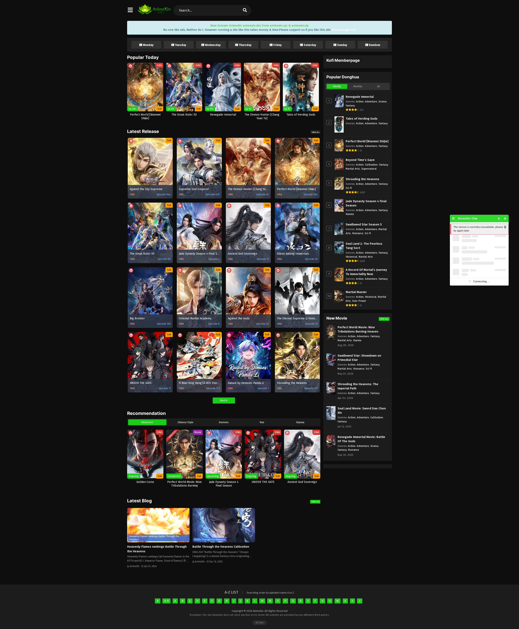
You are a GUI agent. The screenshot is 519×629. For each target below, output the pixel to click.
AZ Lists (259, 622)
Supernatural (369, 168)
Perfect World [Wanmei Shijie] (367, 141)
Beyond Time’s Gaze (360, 160)
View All (316, 132)
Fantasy (350, 105)
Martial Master (356, 292)
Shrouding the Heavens (362, 179)
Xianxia (300, 422)
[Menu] (453, 218)
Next (223, 400)
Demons (224, 422)
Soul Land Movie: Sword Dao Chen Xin (362, 410)
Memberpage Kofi (343, 30)
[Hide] (505, 218)
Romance (357, 233)
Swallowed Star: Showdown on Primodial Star (359, 358)
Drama (382, 101)
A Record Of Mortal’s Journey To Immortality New (366, 272)
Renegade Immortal (360, 97)
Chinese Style (185, 422)
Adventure (147, 422)
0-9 (166, 601)
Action (360, 101)
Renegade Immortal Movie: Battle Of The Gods (361, 439)
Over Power (359, 300)
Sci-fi (349, 187)
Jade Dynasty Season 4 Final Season (366, 203)
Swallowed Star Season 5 (364, 224)
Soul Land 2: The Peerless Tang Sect (364, 246)
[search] (245, 10)
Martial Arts (353, 168)
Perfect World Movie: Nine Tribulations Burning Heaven (358, 329)
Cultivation (371, 164)
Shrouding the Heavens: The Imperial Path (358, 386)
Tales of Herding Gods (361, 118)
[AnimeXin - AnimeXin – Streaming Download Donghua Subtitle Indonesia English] (154, 12)
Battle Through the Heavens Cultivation (220, 546)
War (262, 422)
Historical (351, 256)
